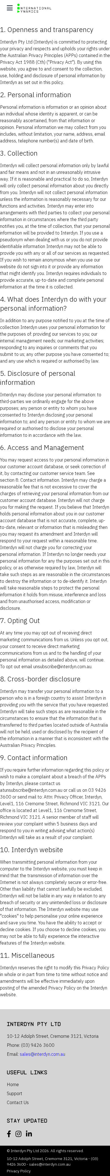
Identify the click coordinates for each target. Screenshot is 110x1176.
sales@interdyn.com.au (42, 1054)
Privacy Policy (19, 1170)
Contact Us (18, 1102)
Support (14, 1093)
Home (13, 1084)
